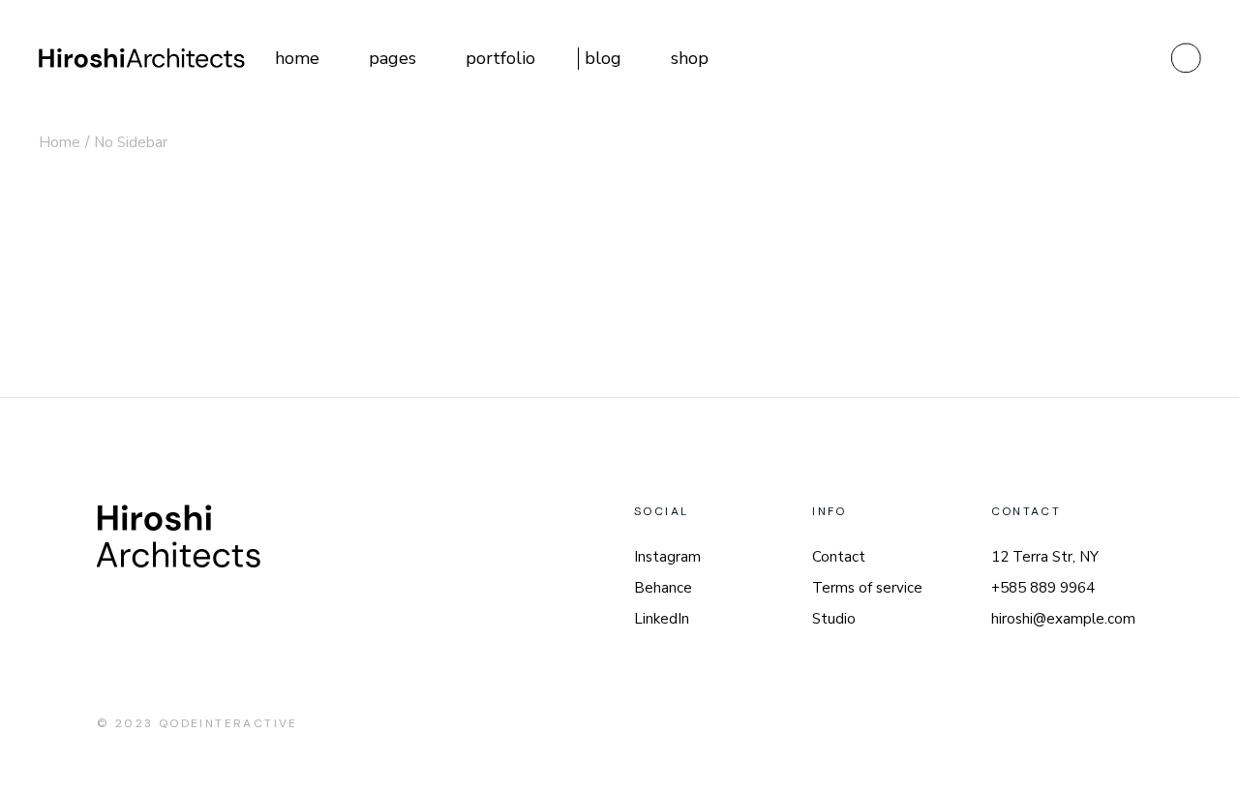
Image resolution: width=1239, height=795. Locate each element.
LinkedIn (661, 618)
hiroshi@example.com (1063, 618)
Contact (838, 556)
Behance (663, 587)
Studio (834, 618)
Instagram (667, 556)
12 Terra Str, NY (1045, 556)
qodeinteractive (228, 723)
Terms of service (867, 587)
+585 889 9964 (1043, 587)
